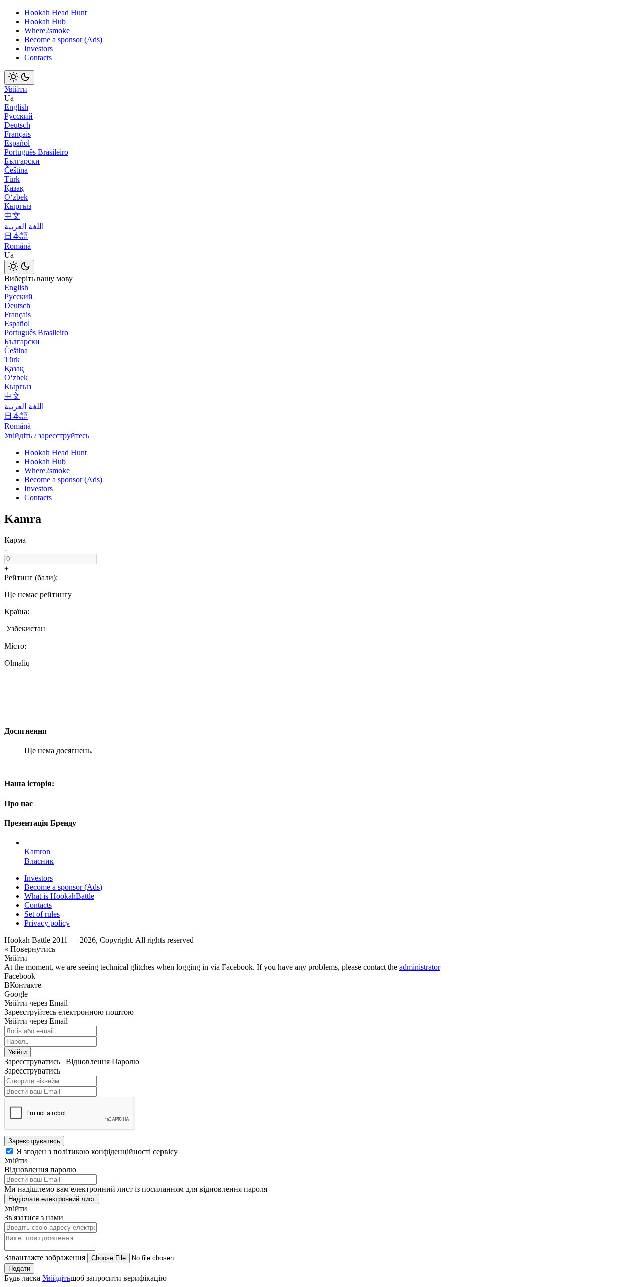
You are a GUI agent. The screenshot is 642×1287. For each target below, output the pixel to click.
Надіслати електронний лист (51, 1199)
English (16, 107)
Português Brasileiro (36, 152)
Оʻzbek (16, 197)
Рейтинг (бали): (31, 577)
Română (17, 246)
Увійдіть (56, 1278)
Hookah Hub (45, 21)
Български (22, 161)
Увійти (15, 89)
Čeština (16, 170)
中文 (12, 215)
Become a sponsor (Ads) (63, 39)
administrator (419, 967)
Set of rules (42, 914)
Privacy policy (47, 923)
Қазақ (14, 188)
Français (17, 134)
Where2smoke (47, 30)
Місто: (15, 645)
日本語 (16, 236)
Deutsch (17, 125)
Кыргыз (17, 206)
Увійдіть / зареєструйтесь (46, 435)
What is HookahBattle (59, 896)
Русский (18, 116)
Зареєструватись (34, 1141)
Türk (12, 179)
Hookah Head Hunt (55, 12)
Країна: (16, 611)
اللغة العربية (24, 226)
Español (17, 143)
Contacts (38, 57)
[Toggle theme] (19, 77)
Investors (38, 48)
